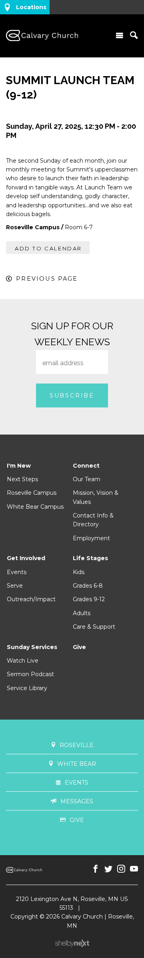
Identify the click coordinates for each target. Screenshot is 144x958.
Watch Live (22, 660)
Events (16, 572)
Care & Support (94, 626)
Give (79, 647)
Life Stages (90, 558)
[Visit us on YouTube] (134, 869)
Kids (78, 572)
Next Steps (22, 479)
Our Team (86, 479)
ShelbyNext (72, 944)
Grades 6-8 (88, 585)
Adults (81, 613)
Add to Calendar (48, 248)
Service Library (27, 688)
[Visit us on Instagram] (121, 869)
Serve (15, 585)
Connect (86, 465)
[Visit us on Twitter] (108, 869)
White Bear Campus (35, 506)
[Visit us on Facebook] (96, 869)
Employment (91, 538)
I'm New (19, 465)
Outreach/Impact (31, 599)
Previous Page (47, 278)
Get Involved (26, 558)
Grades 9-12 (89, 599)
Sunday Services (32, 647)
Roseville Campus (31, 492)
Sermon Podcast (30, 674)
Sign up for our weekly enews (72, 334)
